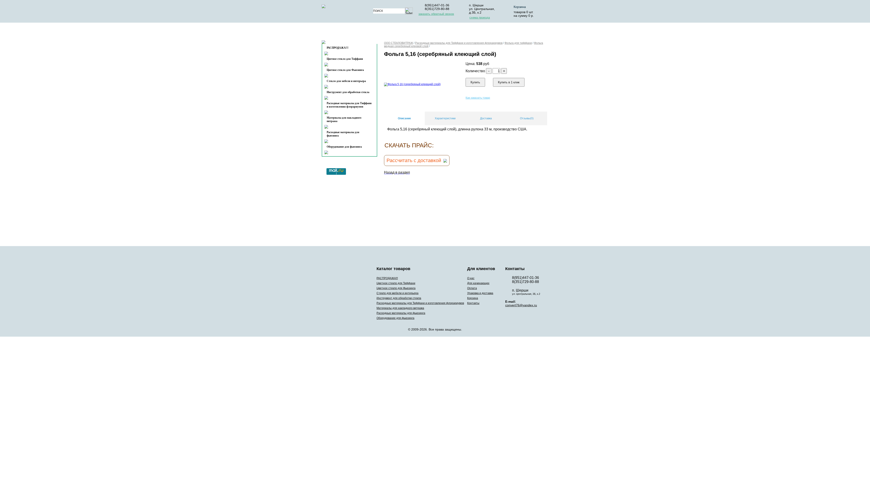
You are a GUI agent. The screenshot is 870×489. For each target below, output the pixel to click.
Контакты (340, 43)
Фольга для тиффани (518, 43)
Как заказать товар (478, 97)
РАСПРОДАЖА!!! (387, 278)
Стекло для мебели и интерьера (346, 81)
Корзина (520, 7)
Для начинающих (413, 32)
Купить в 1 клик (509, 82)
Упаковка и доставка (478, 32)
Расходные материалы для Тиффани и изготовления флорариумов (349, 105)
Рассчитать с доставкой (414, 160)
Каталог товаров (347, 32)
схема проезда (479, 17)
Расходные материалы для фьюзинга (343, 134)
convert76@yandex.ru (521, 305)
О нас (384, 32)
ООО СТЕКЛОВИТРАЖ (398, 43)
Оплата (444, 32)
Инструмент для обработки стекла (348, 92)
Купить (475, 82)
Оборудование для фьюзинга (344, 146)
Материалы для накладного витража (344, 119)
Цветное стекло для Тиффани (345, 58)
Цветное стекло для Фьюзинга (345, 70)
